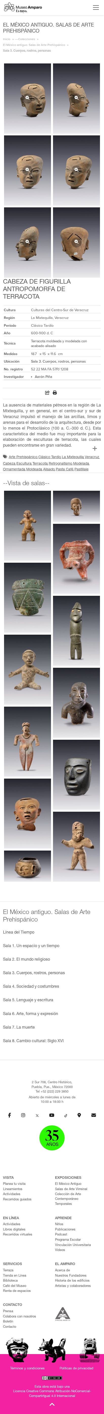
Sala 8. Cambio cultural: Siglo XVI (33, 1041)
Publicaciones (65, 1229)
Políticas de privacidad (76, 1368)
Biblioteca (10, 1281)
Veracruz (92, 457)
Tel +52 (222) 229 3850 (52, 1092)
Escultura (24, 464)
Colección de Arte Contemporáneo (68, 1197)
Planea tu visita (14, 1184)
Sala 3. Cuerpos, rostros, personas (58, 361)
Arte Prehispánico (23, 457)
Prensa (8, 1311)
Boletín (8, 1321)
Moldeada (34, 469)
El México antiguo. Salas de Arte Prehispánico (34, 45)
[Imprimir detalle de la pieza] (54, 393)
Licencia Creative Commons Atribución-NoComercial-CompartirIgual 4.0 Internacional (52, 1394)
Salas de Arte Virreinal (71, 1189)
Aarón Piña (43, 377)
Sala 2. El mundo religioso (26, 960)
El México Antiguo (68, 1184)
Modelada (81, 464)
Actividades (11, 1194)
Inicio (6, 39)
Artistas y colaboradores (73, 1286)
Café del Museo (14, 1286)
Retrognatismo (60, 464)
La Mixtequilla (73, 457)
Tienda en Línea (14, 1276)
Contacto (9, 1327)
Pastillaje (81, 469)
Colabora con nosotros (19, 1316)
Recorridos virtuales (17, 1234)
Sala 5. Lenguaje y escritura (28, 1001)
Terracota (40, 464)
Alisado (49, 469)
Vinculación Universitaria (73, 1245)
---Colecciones (25, 39)
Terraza (8, 1270)
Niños (59, 1224)
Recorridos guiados (17, 1199)
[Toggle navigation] (94, 8)
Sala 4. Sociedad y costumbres (31, 987)
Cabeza (9, 464)
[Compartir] (47, 393)
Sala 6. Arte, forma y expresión (30, 1014)
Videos (60, 1250)
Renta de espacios (17, 1291)
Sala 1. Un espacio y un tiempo (31, 946)
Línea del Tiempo (18, 933)
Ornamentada (14, 469)
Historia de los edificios (72, 1281)
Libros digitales (14, 1229)
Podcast (61, 1234)
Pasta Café (64, 469)
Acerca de (62, 1270)
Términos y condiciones (27, 1368)
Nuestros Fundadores (71, 1276)
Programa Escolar (68, 1240)
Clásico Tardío (49, 457)
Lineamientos (12, 1189)
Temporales (63, 1204)
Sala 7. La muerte (19, 1028)
